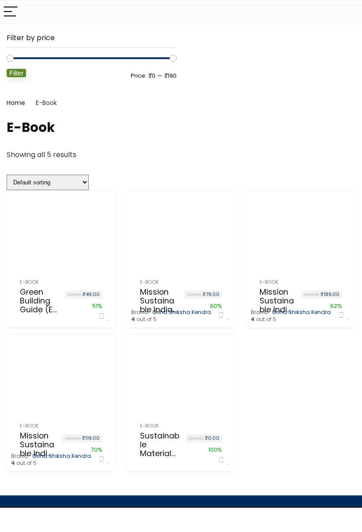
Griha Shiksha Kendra (181, 312)
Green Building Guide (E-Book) (38, 305)
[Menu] (10, 12)
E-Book (29, 281)
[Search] (348, 12)
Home (16, 102)
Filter (16, 73)
